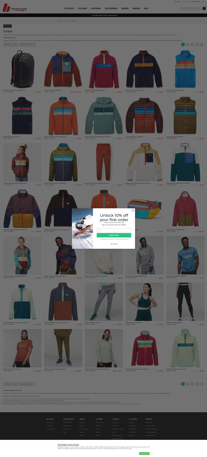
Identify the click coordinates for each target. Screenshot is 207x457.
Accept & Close (144, 453)
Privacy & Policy (123, 448)
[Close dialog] (133, 210)
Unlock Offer (114, 235)
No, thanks (114, 243)
